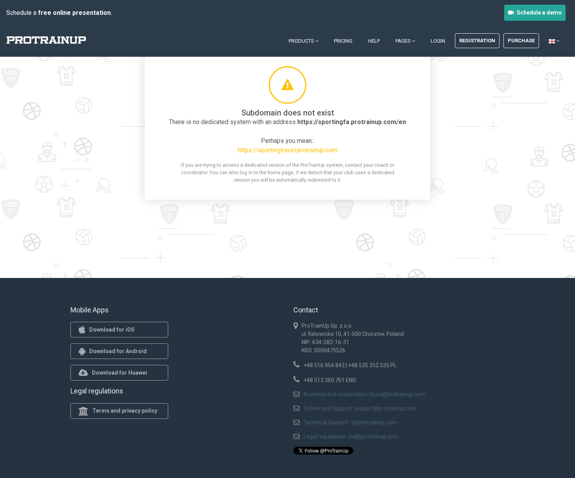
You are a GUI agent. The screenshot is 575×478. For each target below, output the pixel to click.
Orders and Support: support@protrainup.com (360, 408)
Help (374, 41)
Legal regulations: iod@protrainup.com (351, 436)
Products (302, 41)
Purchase (521, 40)
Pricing (343, 41)
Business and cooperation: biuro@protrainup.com (364, 394)
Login (438, 41)
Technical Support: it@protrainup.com (350, 422)
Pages (403, 41)
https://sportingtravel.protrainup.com (287, 150)
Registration (477, 40)
